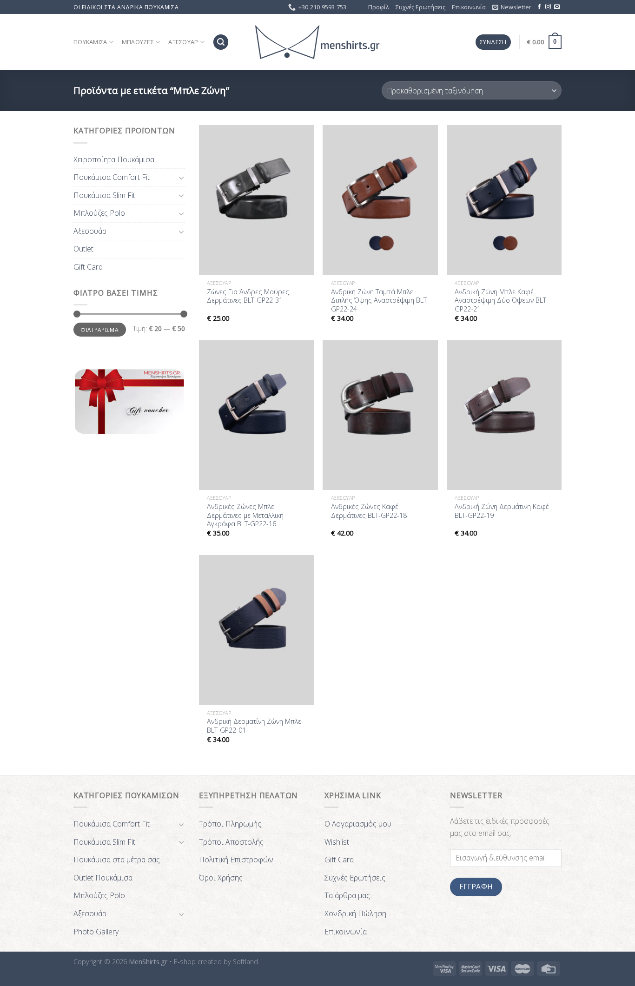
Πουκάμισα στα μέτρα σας (116, 859)
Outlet (83, 249)
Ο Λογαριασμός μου (357, 824)
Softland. (246, 961)
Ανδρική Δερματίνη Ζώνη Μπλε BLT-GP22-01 (254, 726)
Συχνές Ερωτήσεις (420, 7)
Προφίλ (378, 7)
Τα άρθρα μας (347, 895)
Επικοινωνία (469, 7)
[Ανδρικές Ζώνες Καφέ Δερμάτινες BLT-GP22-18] (380, 415)
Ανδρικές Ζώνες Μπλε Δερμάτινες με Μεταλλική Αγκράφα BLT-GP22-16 (245, 515)
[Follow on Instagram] (548, 7)
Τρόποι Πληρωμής (230, 824)
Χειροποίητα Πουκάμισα (113, 159)
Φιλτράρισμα (99, 329)
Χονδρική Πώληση (355, 913)
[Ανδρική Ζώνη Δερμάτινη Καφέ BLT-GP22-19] (504, 415)
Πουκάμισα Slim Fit (104, 195)
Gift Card (88, 267)
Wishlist (336, 842)
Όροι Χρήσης (221, 878)
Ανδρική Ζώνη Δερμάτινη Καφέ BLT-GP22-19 (502, 511)
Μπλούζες (138, 42)
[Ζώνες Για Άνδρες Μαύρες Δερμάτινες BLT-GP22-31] (256, 200)
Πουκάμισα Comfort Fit (111, 177)
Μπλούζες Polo (99, 213)
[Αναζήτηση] (220, 42)
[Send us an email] (557, 7)
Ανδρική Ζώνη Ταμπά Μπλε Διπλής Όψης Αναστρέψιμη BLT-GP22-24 (380, 300)
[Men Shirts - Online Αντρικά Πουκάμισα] (317, 42)
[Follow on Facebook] (539, 7)
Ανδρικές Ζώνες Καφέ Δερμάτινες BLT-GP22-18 (369, 511)
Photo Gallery (96, 931)
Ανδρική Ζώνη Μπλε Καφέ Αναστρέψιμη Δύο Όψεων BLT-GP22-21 (502, 300)
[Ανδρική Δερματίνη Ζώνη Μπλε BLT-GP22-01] (256, 630)
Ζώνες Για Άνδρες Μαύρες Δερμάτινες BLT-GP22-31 (248, 296)
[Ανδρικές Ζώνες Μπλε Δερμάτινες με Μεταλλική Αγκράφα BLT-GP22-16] (256, 415)
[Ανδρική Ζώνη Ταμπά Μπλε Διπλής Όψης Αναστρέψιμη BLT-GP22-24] (380, 200)
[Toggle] (181, 177)
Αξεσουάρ (183, 42)
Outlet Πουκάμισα (102, 878)
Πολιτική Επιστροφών (236, 859)
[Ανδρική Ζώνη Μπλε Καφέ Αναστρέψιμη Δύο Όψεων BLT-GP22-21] (504, 200)
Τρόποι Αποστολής (231, 842)
